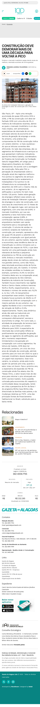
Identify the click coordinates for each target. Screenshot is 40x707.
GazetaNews (6, 576)
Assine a (8, 18)
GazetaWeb (5, 572)
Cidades (29, 18)
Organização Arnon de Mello (11, 578)
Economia (9, 24)
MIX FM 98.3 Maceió (8, 563)
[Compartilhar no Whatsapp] (30, 73)
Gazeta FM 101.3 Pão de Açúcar (12, 574)
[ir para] (24, 605)
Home (3, 24)
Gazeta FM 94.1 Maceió (9, 568)
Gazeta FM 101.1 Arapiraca (10, 570)
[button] (36, 11)
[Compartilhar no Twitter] (26, 73)
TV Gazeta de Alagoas (9, 565)
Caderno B (21, 18)
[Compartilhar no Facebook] (23, 73)
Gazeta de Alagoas (8, 561)
